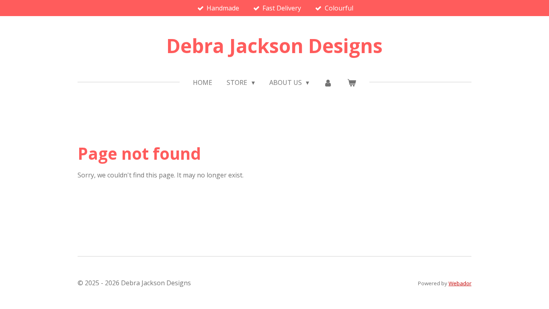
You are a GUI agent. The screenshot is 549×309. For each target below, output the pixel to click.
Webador (460, 283)
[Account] (328, 82)
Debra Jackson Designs (274, 46)
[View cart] (351, 82)
